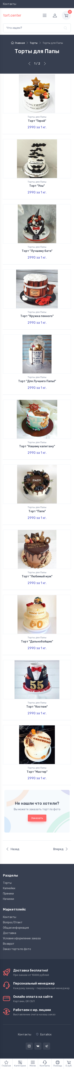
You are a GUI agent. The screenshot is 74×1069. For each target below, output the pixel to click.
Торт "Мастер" (37, 772)
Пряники (8, 893)
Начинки (8, 899)
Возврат (8, 943)
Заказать (37, 818)
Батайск (46, 1034)
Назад (14, 849)
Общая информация (16, 927)
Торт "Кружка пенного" (37, 316)
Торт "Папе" (37, 511)
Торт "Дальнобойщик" (37, 641)
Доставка (9, 933)
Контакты (9, 4)
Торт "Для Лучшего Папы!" (37, 381)
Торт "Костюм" (37, 706)
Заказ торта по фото (17, 949)
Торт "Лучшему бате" (37, 251)
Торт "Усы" (37, 186)
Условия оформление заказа (22, 938)
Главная (20, 42)
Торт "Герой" (37, 121)
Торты (7, 883)
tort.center (12, 15)
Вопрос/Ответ (12, 922)
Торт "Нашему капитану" (37, 446)
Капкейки (9, 888)
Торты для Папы (37, 116)
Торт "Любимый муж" (37, 576)
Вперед (58, 849)
